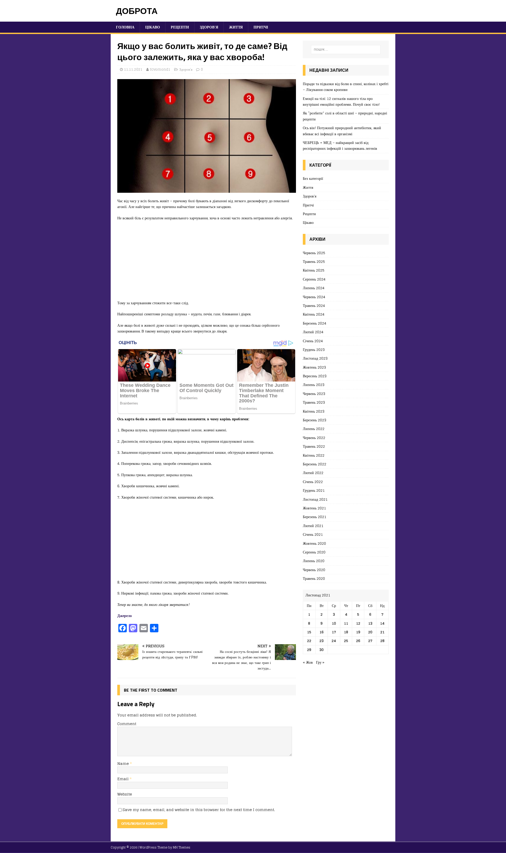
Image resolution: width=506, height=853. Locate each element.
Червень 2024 (314, 296)
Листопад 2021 (315, 499)
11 (346, 623)
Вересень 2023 (315, 376)
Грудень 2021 (314, 490)
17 (334, 632)
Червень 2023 (314, 393)
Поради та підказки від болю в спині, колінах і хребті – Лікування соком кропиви (345, 86)
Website (124, 794)
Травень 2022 (314, 446)
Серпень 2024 (314, 279)
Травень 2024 (314, 305)
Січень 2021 (313, 534)
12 (358, 623)
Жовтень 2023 (314, 367)
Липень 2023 (313, 384)
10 (334, 623)
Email (123, 778)
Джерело (124, 615)
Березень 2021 (314, 516)
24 (334, 640)
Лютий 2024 (313, 332)
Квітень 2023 (313, 411)
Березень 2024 (314, 323)
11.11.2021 (133, 69)
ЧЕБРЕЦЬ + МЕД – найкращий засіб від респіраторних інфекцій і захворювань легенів (340, 145)
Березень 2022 (314, 464)
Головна (125, 27)
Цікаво (152, 27)
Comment (126, 723)
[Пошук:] (346, 49)
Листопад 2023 (315, 358)
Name (123, 763)
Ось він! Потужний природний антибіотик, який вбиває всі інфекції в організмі (342, 130)
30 (321, 649)
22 (309, 640)
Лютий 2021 (313, 525)
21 (382, 632)
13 (370, 623)
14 (382, 623)
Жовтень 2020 (314, 543)
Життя (236, 27)
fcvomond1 (160, 69)
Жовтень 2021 (314, 508)
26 (358, 640)
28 (382, 640)
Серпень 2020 (314, 552)
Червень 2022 (314, 437)
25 (346, 640)
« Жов (308, 662)
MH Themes (181, 847)
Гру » (320, 662)
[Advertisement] (206, 263)
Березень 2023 (314, 420)
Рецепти (180, 27)
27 (370, 640)
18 (346, 632)
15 (309, 632)
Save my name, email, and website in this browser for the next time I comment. (199, 809)
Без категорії (313, 179)
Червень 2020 (314, 569)
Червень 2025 (314, 253)
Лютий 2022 (313, 472)
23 (321, 640)
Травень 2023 (314, 402)
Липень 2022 (313, 428)
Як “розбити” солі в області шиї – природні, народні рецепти (345, 116)
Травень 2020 (314, 578)
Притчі (261, 27)
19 (358, 632)
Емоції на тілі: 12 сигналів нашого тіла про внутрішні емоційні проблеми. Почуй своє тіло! (341, 101)
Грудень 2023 (314, 349)
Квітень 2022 (313, 455)
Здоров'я (185, 69)
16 (321, 632)
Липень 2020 (313, 560)
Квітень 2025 (313, 270)
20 (370, 632)
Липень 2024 (313, 288)
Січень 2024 (313, 341)
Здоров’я (209, 27)
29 (309, 649)
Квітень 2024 (313, 314)
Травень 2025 (314, 261)
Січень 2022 (313, 481)
